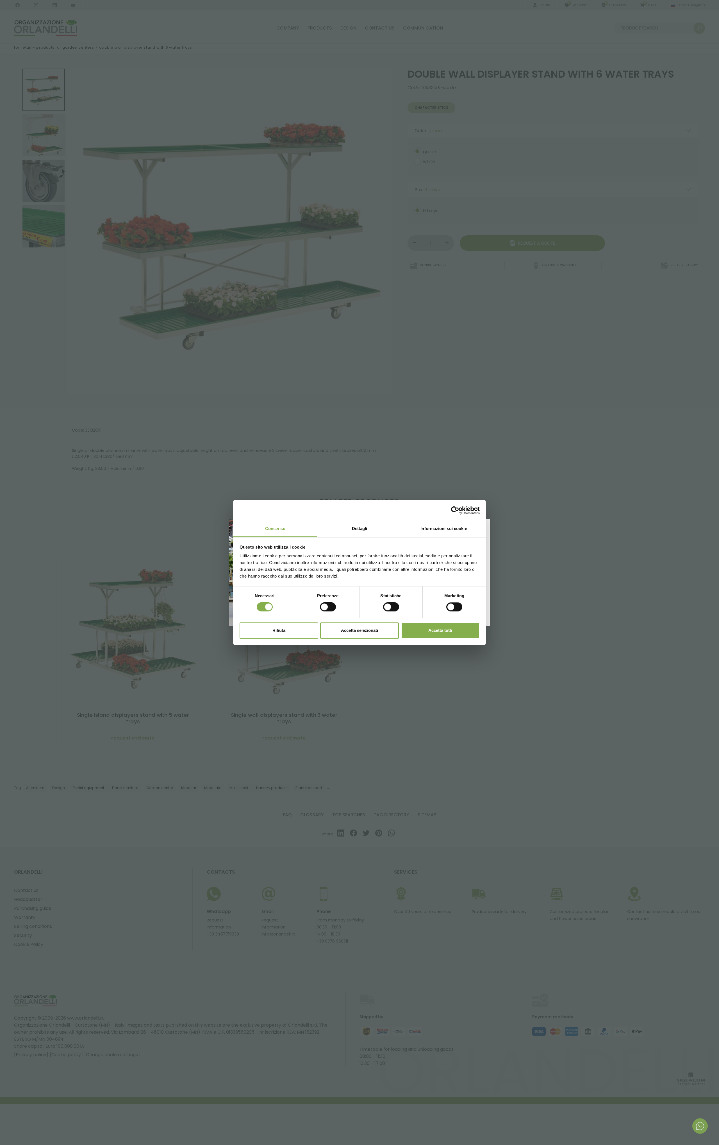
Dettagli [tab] (359, 528)
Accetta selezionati (359, 630)
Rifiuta (278, 630)
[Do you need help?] (700, 1126)
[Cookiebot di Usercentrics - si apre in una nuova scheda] (455, 510)
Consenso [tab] (275, 528)
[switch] (328, 607)
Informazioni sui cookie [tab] (443, 528)
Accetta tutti (440, 630)
